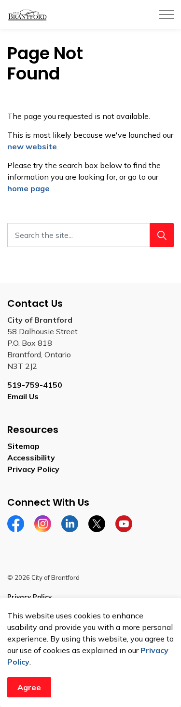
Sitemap (23, 446)
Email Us (23, 396)
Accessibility (31, 457)
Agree (29, 687)
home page (28, 188)
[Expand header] (166, 14)
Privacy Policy (33, 469)
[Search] (162, 235)
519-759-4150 (34, 385)
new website (32, 146)
